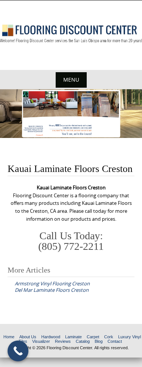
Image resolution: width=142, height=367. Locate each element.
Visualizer (41, 341)
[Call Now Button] (18, 351)
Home (8, 336)
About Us (27, 336)
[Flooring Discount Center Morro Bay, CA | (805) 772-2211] (71, 34)
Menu (71, 79)
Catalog (83, 341)
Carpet (93, 336)
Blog (99, 341)
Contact (115, 341)
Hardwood (50, 336)
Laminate (73, 336)
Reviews (63, 341)
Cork (108, 336)
